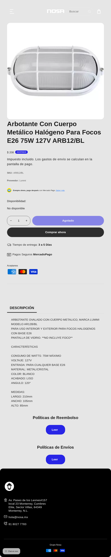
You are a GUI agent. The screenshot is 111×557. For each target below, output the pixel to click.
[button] (12, 11)
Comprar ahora (55, 232)
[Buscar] (89, 11)
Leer (55, 429)
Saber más (60, 190)
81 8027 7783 (17, 524)
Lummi (22, 180)
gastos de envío (54, 159)
